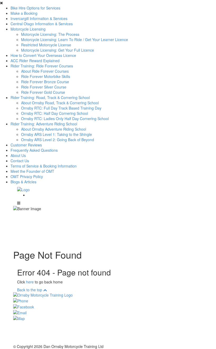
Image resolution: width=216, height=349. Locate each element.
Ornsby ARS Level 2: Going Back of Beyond (57, 139)
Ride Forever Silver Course (43, 87)
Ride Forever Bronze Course (45, 81)
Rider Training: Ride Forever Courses (42, 65)
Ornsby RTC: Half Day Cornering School (54, 113)
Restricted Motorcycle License (46, 44)
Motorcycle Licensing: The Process (50, 34)
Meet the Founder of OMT (32, 171)
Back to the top (30, 289)
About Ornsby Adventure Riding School (53, 129)
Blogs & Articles (23, 181)
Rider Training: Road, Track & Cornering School (50, 97)
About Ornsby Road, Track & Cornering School (60, 102)
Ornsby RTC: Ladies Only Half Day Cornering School (65, 118)
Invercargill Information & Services (39, 18)
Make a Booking (24, 13)
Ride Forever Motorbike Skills (45, 76)
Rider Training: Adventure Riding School (44, 123)
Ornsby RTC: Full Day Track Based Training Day (61, 108)
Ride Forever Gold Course (43, 92)
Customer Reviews (26, 145)
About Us (18, 155)
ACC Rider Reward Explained (35, 60)
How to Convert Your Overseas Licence (43, 55)
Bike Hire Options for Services (35, 8)
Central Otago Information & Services (42, 23)
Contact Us (20, 160)
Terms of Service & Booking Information (44, 166)
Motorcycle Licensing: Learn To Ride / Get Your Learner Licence (74, 39)
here (30, 281)
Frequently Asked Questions (34, 150)
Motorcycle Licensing (28, 29)
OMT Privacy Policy (27, 176)
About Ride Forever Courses (45, 71)
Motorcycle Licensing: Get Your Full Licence (57, 50)
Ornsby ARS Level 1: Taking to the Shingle (56, 134)
